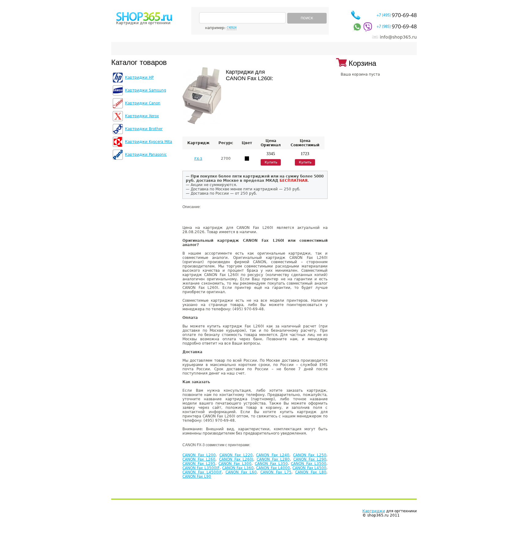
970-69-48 (396, 16)
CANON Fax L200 (199, 455)
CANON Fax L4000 (273, 468)
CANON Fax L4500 (309, 468)
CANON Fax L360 (238, 468)
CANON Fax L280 (273, 459)
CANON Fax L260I (236, 459)
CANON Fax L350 (271, 463)
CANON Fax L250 (309, 455)
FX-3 (198, 158)
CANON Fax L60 (241, 472)
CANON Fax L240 (272, 455)
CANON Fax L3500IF (201, 468)
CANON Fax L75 (276, 472)
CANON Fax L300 (234, 463)
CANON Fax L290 (309, 459)
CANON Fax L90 (196, 476)
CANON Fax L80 (310, 472)
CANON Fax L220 (236, 455)
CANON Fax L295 (198, 463)
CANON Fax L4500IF (202, 472)
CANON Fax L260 (198, 459)
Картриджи (373, 511)
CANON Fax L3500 (308, 463)
